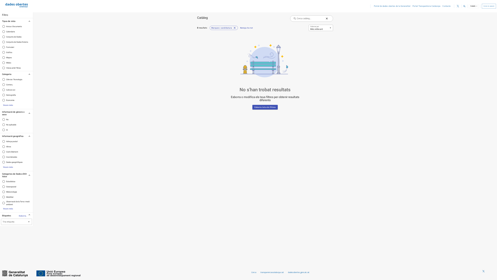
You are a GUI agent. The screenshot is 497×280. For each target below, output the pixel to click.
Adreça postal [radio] (12, 141)
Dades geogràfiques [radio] (14, 162)
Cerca (253, 272)
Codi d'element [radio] (12, 152)
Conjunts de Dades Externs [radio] (17, 42)
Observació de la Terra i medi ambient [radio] (18, 203)
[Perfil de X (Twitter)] (458, 6)
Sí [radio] (7, 130)
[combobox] (13, 222)
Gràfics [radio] (9, 52)
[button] (464, 6)
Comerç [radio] (9, 85)
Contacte (446, 6)
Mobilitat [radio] (9, 197)
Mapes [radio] (9, 58)
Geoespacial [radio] (11, 187)
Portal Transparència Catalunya (426, 6)
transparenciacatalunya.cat (272, 272)
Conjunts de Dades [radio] (13, 37)
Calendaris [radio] (10, 32)
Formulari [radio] (10, 47)
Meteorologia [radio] (11, 192)
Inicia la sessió (489, 6)
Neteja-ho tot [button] (246, 28)
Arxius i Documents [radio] (14, 26)
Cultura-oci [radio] (10, 90)
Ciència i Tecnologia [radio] (14, 79)
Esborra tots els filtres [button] (265, 107)
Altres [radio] (8, 147)
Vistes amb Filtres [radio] (13, 68)
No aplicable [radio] (11, 125)
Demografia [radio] (11, 95)
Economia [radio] (10, 100)
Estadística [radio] (10, 181)
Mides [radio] (8, 63)
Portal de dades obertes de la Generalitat (392, 6)
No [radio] (7, 119)
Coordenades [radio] (11, 157)
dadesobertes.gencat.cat (298, 272)
